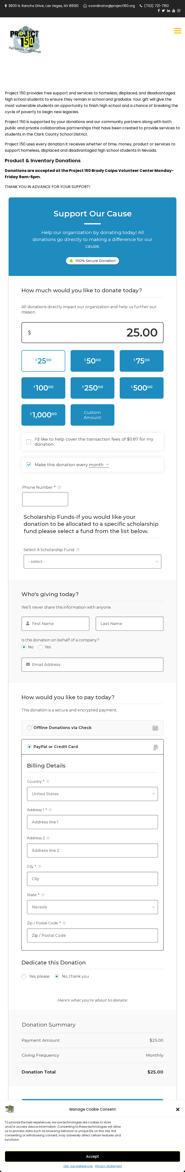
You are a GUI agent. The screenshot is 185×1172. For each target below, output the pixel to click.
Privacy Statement (108, 1166)
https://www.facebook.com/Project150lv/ (159, 10)
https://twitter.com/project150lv (163, 10)
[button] (177, 1109)
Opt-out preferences (78, 1166)
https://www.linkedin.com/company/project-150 (168, 10)
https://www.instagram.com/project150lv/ (178, 10)
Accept (92, 1156)
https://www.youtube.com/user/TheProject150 (173, 10)
